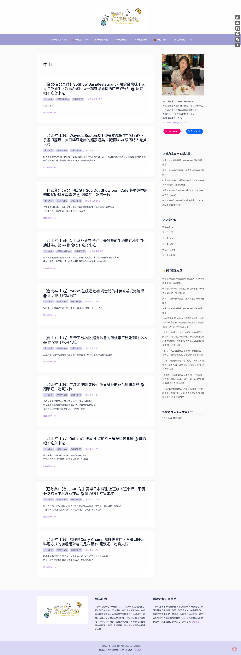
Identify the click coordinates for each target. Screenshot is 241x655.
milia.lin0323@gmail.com (175, 122)
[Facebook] (237, 28)
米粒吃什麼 (78, 99)
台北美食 (48, 99)
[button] (191, 39)
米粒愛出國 (167, 244)
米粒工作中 (167, 238)
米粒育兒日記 (168, 250)
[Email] (237, 23)
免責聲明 (195, 622)
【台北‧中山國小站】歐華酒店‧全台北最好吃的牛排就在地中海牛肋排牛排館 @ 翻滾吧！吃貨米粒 (95, 243)
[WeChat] (237, 39)
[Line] (237, 34)
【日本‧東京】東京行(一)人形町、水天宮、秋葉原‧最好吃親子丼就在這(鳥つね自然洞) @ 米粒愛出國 (183, 365)
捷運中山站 (62, 150)
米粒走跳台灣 (168, 255)
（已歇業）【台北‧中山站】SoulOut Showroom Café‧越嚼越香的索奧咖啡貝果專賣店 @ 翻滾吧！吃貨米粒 (95, 192)
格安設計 (138, 650)
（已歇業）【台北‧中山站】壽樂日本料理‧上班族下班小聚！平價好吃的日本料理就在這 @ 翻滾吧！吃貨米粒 (94, 491)
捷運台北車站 (63, 99)
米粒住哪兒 (167, 227)
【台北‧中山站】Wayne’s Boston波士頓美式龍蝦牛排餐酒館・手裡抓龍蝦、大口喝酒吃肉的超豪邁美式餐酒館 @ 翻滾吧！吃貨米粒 (95, 140)
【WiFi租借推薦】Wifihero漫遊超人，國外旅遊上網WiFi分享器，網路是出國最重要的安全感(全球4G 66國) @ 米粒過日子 (183, 322)
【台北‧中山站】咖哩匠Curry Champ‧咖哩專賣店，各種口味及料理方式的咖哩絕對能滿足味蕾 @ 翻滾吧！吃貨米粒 (93, 541)
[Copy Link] (237, 17)
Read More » (49, 113)
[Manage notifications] (234, 649)
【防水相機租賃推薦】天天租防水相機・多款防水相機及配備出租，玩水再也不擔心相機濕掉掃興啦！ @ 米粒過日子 (183, 393)
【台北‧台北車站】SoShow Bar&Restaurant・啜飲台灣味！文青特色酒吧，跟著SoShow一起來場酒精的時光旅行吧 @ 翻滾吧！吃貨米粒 (94, 88)
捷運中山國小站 (64, 251)
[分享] (237, 45)
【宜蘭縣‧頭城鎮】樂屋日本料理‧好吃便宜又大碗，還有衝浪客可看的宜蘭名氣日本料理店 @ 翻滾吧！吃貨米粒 (183, 379)
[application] (67, 39)
